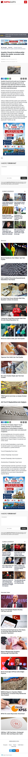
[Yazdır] (10, 78)
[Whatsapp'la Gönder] (8, 78)
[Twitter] (4, 78)
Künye (10, 744)
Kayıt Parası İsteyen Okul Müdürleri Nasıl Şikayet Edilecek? (16, 35)
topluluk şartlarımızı (11, 182)
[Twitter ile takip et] (10, 750)
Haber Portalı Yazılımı (7, 755)
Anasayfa (5, 47)
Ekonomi (10, 47)
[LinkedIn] (6, 78)
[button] (21, 78)
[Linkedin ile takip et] (14, 750)
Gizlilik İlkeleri (20, 744)
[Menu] (25, 2)
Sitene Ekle (13, 746)
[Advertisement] (14, 19)
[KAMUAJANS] (8, 2)
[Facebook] (2, 78)
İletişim (14, 744)
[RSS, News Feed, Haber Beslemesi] (17, 750)
